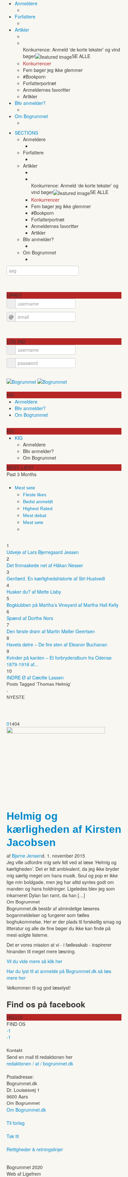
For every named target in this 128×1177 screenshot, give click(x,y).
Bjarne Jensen (27, 855)
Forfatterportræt (39, 83)
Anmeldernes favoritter (46, 89)
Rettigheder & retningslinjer (35, 1149)
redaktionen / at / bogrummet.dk (40, 1063)
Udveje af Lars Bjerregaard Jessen (43, 552)
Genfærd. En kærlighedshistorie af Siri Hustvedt (56, 578)
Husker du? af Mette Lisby (34, 591)
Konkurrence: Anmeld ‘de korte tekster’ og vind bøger (71, 52)
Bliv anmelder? (30, 103)
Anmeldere (26, 3)
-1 (9, 1030)
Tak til (13, 1136)
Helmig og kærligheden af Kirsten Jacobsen (64, 829)
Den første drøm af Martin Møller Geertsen (51, 631)
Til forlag (16, 1123)
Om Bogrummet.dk (26, 1109)
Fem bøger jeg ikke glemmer (53, 70)
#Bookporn (34, 76)
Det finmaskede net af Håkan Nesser (45, 565)
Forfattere (25, 16)
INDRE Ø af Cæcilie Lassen (35, 677)
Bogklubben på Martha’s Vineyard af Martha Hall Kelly (62, 605)
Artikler (22, 29)
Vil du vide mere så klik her (34, 961)
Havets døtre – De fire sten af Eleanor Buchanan (57, 644)
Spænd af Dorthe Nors (30, 618)
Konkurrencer (37, 63)
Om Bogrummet (31, 116)
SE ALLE (81, 56)
